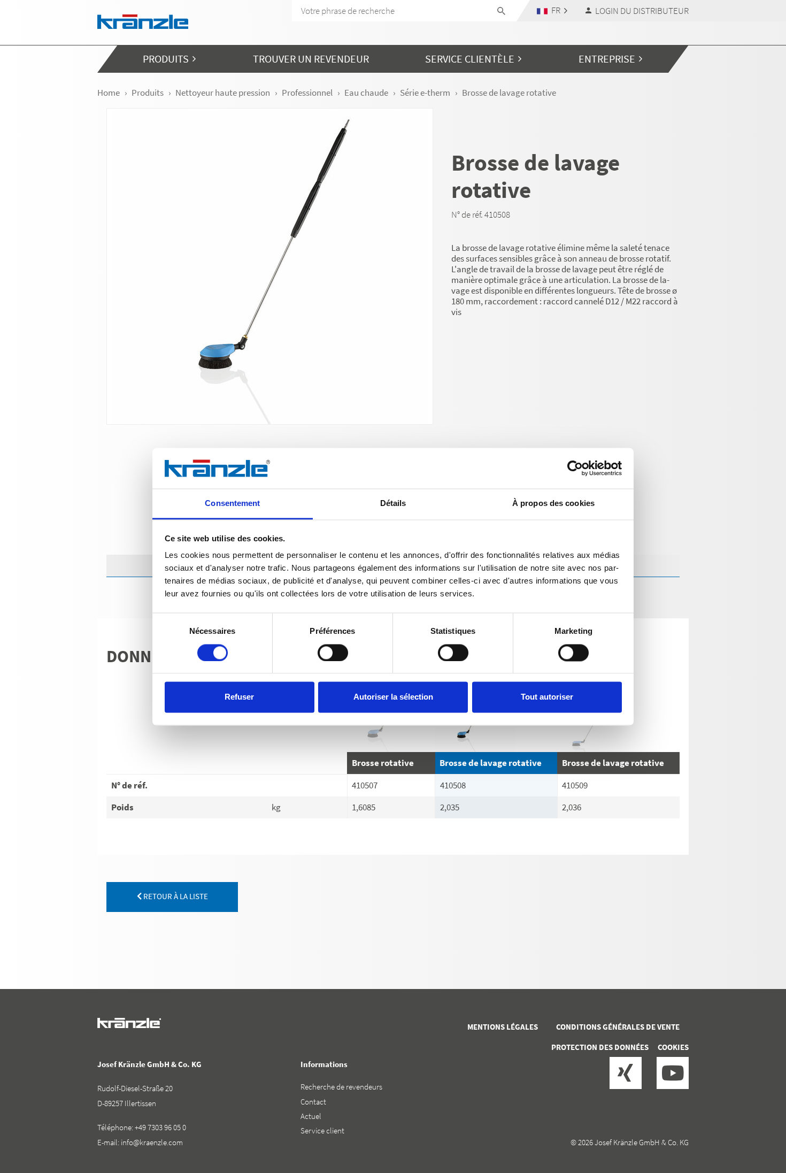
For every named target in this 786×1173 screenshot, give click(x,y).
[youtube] (673, 1073)
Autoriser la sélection (393, 697)
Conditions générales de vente (618, 1027)
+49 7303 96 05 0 (160, 1127)
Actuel (310, 1116)
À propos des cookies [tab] (553, 503)
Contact (313, 1102)
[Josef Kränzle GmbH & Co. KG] (142, 20)
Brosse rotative (383, 763)
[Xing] (626, 1073)
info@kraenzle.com (152, 1142)
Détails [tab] (393, 503)
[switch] (333, 652)
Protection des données (600, 1047)
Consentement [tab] (232, 503)
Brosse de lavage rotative (491, 763)
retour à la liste (175, 896)
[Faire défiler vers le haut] (749, 1119)
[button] (552, 10)
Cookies (673, 1047)
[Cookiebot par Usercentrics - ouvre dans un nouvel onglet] (575, 468)
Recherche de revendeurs (341, 1087)
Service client (322, 1130)
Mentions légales (502, 1027)
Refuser (239, 697)
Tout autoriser (547, 697)
